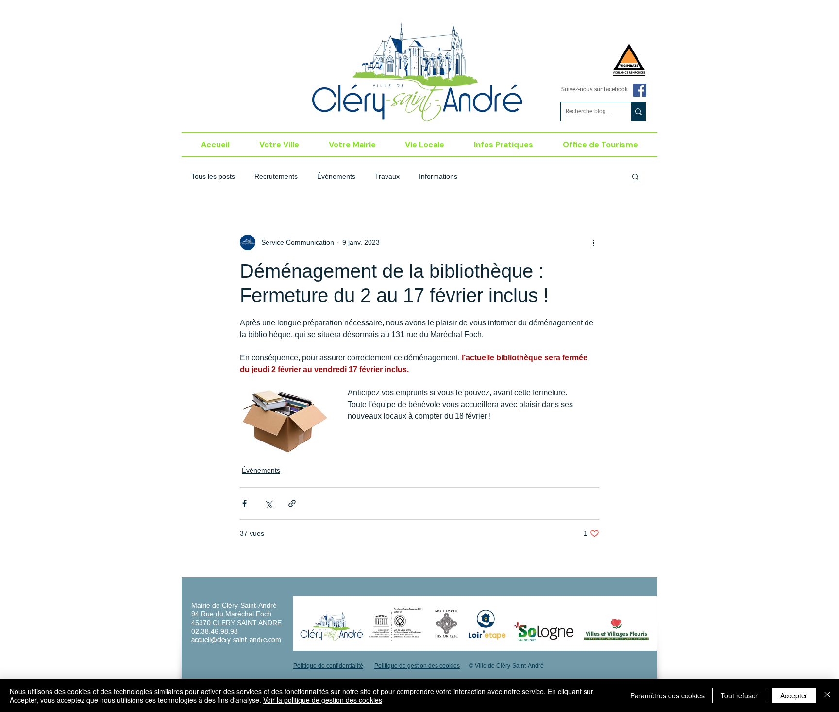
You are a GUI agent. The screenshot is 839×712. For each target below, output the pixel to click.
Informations (438, 176)
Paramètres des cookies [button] (667, 695)
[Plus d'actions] (593, 242)
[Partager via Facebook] (244, 503)
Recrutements (276, 176)
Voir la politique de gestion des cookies (322, 700)
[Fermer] (827, 695)
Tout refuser (739, 695)
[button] (279, 144)
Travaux (387, 176)
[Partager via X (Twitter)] (268, 503)
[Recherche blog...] (638, 111)
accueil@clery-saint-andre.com (236, 640)
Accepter (793, 695)
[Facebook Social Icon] (639, 90)
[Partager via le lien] (292, 503)
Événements (336, 176)
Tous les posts (213, 176)
